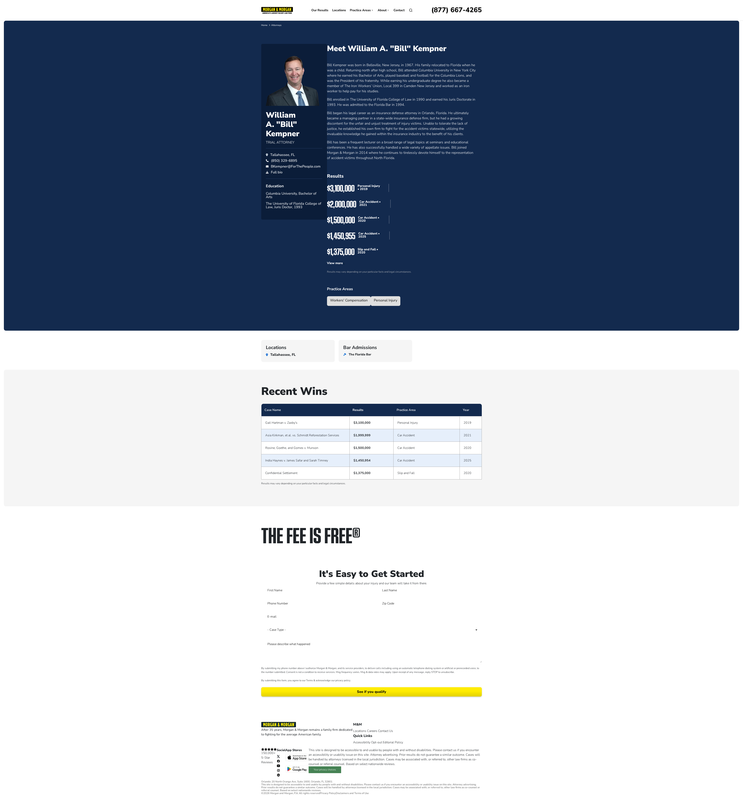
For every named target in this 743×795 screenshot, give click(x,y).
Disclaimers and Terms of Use (352, 793)
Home (264, 25)
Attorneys (276, 25)
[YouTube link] (278, 765)
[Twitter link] (278, 756)
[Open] (410, 10)
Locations (339, 10)
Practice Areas (360, 10)
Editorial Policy (393, 742)
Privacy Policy (328, 793)
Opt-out (376, 742)
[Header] (277, 10)
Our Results (319, 10)
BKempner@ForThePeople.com (296, 166)
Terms (309, 680)
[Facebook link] (278, 761)
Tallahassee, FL (282, 154)
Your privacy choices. (325, 769)
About (382, 10)
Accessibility (361, 742)
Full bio (276, 172)
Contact (399, 10)
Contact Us (385, 731)
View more (335, 263)
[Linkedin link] (278, 775)
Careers (372, 731)
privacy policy (342, 680)
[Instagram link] (278, 770)
